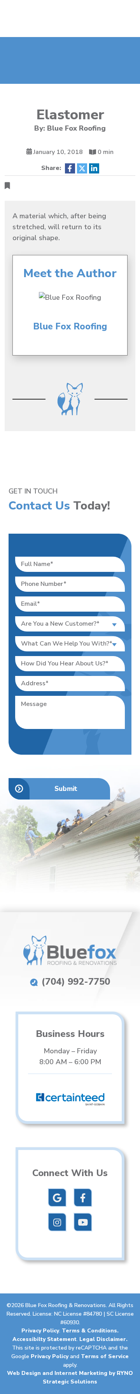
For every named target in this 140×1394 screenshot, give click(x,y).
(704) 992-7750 (74, 981)
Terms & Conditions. (90, 1330)
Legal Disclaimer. (103, 1339)
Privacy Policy (40, 1330)
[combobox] (70, 624)
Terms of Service (105, 1356)
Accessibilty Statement (44, 1339)
